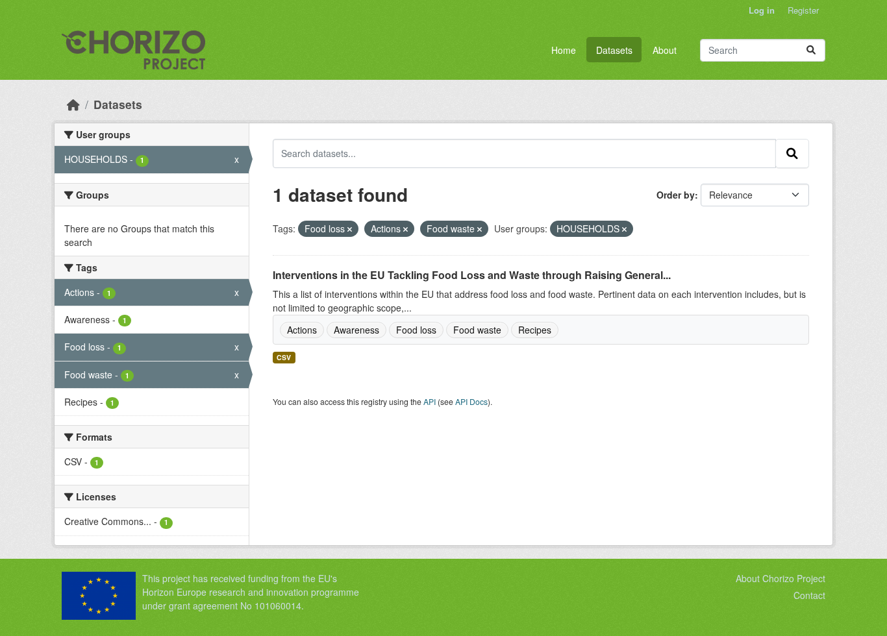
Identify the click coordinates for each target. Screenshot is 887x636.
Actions (302, 329)
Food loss (416, 329)
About (665, 49)
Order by (675, 194)
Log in (762, 10)
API (429, 401)
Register (803, 10)
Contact (809, 595)
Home (563, 49)
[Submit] (811, 50)
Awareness (356, 329)
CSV (284, 357)
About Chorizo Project (780, 578)
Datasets (614, 49)
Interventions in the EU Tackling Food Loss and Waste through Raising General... (472, 274)
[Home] (73, 104)
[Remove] (349, 229)
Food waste (477, 329)
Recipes (534, 329)
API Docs (471, 401)
